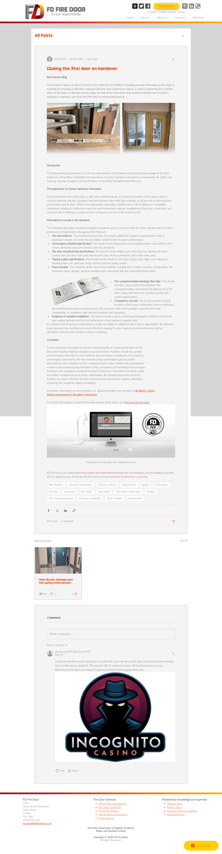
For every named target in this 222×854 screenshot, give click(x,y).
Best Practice (56, 485)
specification (129, 485)
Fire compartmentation (61, 498)
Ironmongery (161, 485)
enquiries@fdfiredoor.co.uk (37, 823)
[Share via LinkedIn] (65, 510)
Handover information (80, 485)
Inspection (69, 492)
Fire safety (86, 492)
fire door (53, 492)
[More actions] (173, 59)
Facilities (151, 492)
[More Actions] (173, 653)
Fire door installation (90, 498)
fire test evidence (107, 485)
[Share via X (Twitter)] (57, 510)
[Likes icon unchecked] (57, 771)
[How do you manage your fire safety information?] (58, 560)
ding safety (104, 492)
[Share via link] (74, 510)
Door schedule (115, 498)
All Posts (44, 35)
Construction (135, 498)
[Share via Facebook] (48, 510)
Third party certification (128, 492)
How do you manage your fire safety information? (56, 581)
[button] (146, 18)
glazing (145, 485)
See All (183, 541)
